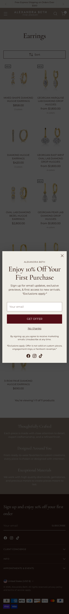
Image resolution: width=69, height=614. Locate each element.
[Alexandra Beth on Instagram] (34, 356)
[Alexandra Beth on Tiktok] (40, 356)
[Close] (62, 256)
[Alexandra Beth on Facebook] (28, 356)
